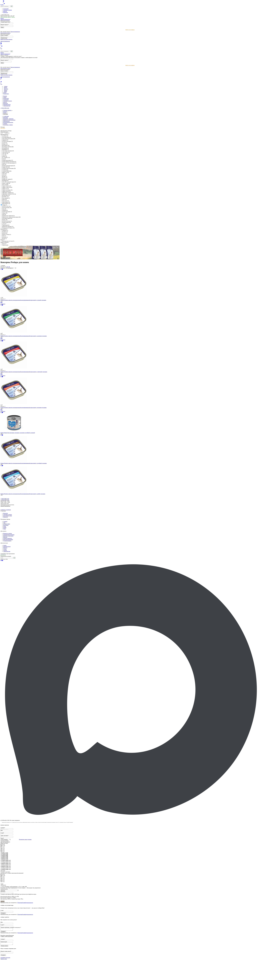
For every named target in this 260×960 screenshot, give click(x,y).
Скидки (5, 550)
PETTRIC (5, 196)
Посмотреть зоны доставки (25, 839)
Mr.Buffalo (5, 180)
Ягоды (4, 238)
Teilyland (5, 210)
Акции (4, 97)
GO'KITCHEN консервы (9, 168)
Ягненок (5, 237)
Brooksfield (5, 148)
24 (7, 266)
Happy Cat (5, 172)
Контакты (5, 12)
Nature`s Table (6, 183)
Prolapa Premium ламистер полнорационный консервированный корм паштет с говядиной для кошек (24, 371)
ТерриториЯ (5, 225)
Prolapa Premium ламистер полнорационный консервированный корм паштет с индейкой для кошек (24, 463)
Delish (4, 156)
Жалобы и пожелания (8, 535)
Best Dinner (5, 145)
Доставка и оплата (7, 10)
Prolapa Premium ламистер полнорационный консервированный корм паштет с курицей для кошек (23, 300)
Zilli (4, 214)
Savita (4, 526)
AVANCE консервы (7, 141)
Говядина (5, 230)
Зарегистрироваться (15, 31)
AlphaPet (5, 140)
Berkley (5, 144)
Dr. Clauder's (6, 157)
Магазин (5, 537)
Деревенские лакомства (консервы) (11, 217)
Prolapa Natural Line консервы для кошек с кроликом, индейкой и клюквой (18, 432)
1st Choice (5, 136)
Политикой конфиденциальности (25, 902)
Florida (4, 527)
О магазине (6, 8)
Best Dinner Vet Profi (7, 146)
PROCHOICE (6, 203)
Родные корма (6, 222)
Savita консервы (7, 207)
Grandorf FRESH (6, 171)
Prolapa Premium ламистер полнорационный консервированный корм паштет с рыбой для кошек (23, 493)
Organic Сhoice (6, 186)
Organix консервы (7, 190)
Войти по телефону (130, 29)
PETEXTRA (6, 195)
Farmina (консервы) (7, 160)
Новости (5, 547)
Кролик (4, 233)
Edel (4, 159)
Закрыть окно (4, 958)
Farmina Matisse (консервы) (9, 161)
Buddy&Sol (5, 149)
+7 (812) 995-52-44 (5, 14)
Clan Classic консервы (8, 150)
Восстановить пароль (5, 32)
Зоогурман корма (7, 218)
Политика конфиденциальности (8, 507)
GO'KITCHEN (6, 524)
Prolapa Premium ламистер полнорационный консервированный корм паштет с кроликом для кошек (24, 336)
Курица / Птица (6, 234)
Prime (4, 199)
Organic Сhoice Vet (7, 187)
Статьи (4, 549)
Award (4, 142)
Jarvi (4, 175)
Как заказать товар (7, 515)
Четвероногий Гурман (8, 227)
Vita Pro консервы (7, 211)
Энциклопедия (6, 105)
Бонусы (5, 11)
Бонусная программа (8, 539)
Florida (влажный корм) (8, 165)
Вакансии (5, 517)
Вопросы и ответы (7, 533)
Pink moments (6, 198)
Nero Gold (5, 184)
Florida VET (6, 167)
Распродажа (6, 98)
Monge (4, 177)
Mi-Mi (4, 176)
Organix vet (5, 188)
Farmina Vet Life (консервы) (9, 163)
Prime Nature (6, 202)
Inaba (4, 173)
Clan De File (6, 152)
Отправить (3, 913)
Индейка (5, 231)
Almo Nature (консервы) (8, 138)
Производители (6, 104)
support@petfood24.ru (5, 506)
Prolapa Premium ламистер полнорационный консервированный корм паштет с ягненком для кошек (24, 407)
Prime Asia (5, 200)
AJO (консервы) (6, 137)
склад (4, 223)
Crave (4, 154)
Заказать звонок (4, 945)
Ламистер (5, 245)
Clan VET (5, 153)
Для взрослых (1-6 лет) (8, 241)
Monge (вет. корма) (7, 179)
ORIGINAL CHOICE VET (9, 194)
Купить (2, 901)
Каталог (5, 96)
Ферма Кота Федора (7, 226)
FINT (4, 164)
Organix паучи (6, 191)
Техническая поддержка (8, 534)
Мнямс (4, 219)
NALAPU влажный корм (9, 181)
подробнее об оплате (5, 957)
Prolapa (4, 204)
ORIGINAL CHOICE (7, 192)
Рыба (4, 235)
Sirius (4, 209)
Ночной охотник (7, 221)
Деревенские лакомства (8, 215)
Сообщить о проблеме (6, 509)
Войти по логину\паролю (6, 39)
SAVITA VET (6, 206)
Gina (4, 522)
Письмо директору (7, 538)
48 (9, 266)
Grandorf (5, 169)
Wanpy (4, 213)
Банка (4, 243)
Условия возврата (7, 540)
